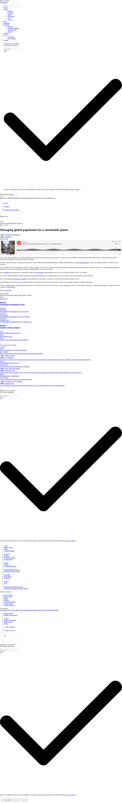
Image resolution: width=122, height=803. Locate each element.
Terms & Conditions (10, 620)
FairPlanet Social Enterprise (12, 571)
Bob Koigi (8, 237)
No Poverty (3, 310)
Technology (11, 16)
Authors (6, 581)
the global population (20, 279)
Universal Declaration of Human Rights (16, 588)
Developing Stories (13, 28)
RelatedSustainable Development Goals (12, 303)
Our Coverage (8, 595)
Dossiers (10, 26)
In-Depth (6, 25)
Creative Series (12, 30)
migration (6, 272)
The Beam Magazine (10, 566)
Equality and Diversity (10, 615)
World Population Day (82, 262)
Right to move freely (6, 336)
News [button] (5, 35)
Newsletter (11, 37)
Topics (6, 9)
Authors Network (9, 605)
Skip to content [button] (4, 1)
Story (5, 21)
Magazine (7, 23)
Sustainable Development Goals (13, 587)
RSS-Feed (7, 578)
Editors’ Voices (8, 547)
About (6, 8)
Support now (4, 299)
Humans (10, 11)
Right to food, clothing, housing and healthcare (14, 340)
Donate (6, 40)
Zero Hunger (4, 315)
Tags (5, 583)
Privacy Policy (75, 189)
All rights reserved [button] (9, 630)
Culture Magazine (9, 551)
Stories (6, 549)
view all (10, 20)
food (61, 282)
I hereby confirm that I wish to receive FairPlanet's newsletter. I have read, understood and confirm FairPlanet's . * (42, 189)
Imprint (6, 623)
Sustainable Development (12, 235)
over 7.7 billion (34, 267)
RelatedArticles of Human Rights (10, 327)
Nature (10, 14)
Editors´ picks (8, 596)
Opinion (6, 33)
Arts (9, 18)
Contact (6, 618)
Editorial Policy (8, 613)
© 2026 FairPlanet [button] (9, 627)
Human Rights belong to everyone (10, 333)
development (40, 272)
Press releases (12, 38)
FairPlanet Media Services (12, 570)
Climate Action (4, 320)
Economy (10, 13)
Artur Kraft (8, 290)
